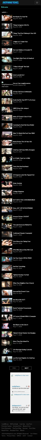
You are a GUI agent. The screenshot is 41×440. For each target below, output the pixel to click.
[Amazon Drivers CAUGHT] (7, 218)
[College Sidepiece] (7, 193)
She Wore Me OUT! (19, 299)
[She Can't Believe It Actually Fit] (7, 51)
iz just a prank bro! (18, 75)
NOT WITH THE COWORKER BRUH (24, 200)
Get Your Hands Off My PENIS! (22, 258)
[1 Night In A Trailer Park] (7, 43)
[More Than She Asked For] (7, 343)
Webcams (4, 7)
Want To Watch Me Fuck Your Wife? (24, 133)
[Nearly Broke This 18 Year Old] (7, 143)
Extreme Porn (17, 426)
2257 (24, 436)
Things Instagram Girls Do (21, 25)
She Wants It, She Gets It (20, 324)
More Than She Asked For (21, 341)
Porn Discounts (6, 428)
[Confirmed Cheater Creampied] (7, 234)
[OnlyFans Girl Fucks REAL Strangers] (7, 151)
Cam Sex (22, 424)
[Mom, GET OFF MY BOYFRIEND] (7, 209)
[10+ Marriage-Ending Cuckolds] (7, 351)
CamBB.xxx (5, 424)
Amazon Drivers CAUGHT (21, 216)
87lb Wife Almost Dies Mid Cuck (23, 250)
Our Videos (33, 433)
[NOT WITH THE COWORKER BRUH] (7, 201)
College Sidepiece (18, 191)
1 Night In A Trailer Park (20, 41)
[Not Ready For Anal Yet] (7, 18)
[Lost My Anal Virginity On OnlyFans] (7, 359)
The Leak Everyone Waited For (22, 224)
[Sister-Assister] (7, 184)
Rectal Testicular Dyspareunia (22, 308)
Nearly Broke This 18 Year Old (22, 141)
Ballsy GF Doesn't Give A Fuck (22, 116)
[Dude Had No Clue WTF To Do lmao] (7, 101)
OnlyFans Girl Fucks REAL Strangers (24, 150)
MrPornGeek (14, 424)
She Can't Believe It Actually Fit (22, 50)
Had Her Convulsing (19, 266)
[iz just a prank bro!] (7, 76)
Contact (29, 436)
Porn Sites (32, 428)
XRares (22, 430)
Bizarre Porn (26, 426)
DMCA (19, 436)
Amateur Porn (14, 430)
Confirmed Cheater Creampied (22, 233)
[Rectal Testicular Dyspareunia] (7, 309)
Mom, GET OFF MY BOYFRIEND (23, 208)
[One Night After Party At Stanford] (7, 59)
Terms (3, 436)
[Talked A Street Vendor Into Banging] (7, 334)
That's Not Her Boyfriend (20, 166)
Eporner (25, 428)
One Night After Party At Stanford (23, 58)
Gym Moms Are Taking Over (21, 241)
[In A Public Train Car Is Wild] (7, 159)
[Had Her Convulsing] (7, 268)
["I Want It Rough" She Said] (7, 68)
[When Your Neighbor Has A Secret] (7, 284)
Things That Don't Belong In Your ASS (24, 33)
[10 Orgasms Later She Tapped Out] (7, 176)
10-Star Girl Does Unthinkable (22, 91)
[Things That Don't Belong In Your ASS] (7, 34)
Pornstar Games (7, 426)
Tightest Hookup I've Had (21, 275)
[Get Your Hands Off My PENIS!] (7, 259)
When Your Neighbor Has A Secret (23, 283)
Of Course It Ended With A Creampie (24, 316)
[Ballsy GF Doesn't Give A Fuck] (7, 118)
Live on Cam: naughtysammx (21, 83)
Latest (4, 12)
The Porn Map (16, 428)
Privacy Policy (11, 436)
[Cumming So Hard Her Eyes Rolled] (7, 126)
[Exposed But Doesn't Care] (7, 293)
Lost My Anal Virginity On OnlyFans (24, 358)
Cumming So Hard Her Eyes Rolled (23, 125)
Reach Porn (5, 430)
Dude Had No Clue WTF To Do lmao (24, 100)
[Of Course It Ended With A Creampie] (7, 318)
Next (27, 368)
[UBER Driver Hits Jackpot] (7, 109)
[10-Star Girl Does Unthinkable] (7, 93)
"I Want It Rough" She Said (21, 66)
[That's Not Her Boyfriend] (7, 168)
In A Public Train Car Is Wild (21, 158)
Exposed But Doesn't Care (21, 291)
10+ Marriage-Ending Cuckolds (22, 349)
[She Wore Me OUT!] (7, 301)
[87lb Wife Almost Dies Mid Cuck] (7, 251)
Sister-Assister (17, 183)
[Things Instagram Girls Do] (7, 26)
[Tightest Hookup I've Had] (7, 276)
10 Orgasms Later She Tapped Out (23, 175)
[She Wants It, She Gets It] (7, 326)
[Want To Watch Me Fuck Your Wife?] (7, 134)
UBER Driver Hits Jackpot (21, 108)
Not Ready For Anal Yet (20, 16)
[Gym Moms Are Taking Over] (7, 243)
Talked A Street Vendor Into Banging (24, 333)
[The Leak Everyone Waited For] (7, 226)
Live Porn (29, 424)
